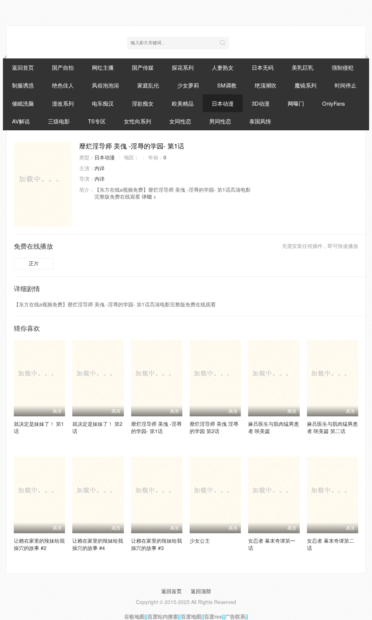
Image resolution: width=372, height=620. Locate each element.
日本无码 (263, 67)
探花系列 (183, 67)
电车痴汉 (103, 103)
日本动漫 (223, 103)
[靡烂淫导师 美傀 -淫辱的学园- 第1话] (43, 184)
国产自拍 (63, 67)
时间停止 (345, 85)
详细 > (149, 196)
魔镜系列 (305, 85)
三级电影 (59, 121)
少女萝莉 (188, 85)
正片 (34, 263)
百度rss (213, 616)
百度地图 (191, 616)
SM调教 (226, 85)
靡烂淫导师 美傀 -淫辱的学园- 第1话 (156, 427)
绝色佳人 (63, 85)
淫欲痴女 (143, 103)
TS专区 (97, 121)
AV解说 (21, 121)
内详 (99, 168)
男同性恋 (220, 121)
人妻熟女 (223, 67)
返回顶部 (201, 591)
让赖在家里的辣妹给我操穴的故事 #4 (97, 544)
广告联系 (235, 616)
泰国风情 (260, 121)
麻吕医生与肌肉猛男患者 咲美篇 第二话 (332, 427)
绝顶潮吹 (265, 85)
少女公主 (200, 540)
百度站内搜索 (162, 616)
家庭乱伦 (148, 85)
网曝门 (296, 103)
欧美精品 (183, 103)
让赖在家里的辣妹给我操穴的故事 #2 (39, 544)
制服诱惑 (23, 85)
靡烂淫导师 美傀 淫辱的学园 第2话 (214, 427)
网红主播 (103, 67)
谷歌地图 (134, 616)
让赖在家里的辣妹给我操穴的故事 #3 (156, 544)
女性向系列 (137, 121)
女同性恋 (180, 121)
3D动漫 (261, 103)
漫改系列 (63, 103)
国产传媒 (143, 67)
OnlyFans (333, 103)
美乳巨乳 (303, 67)
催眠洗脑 (23, 103)
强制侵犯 (342, 67)
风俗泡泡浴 (105, 85)
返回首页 (23, 67)
